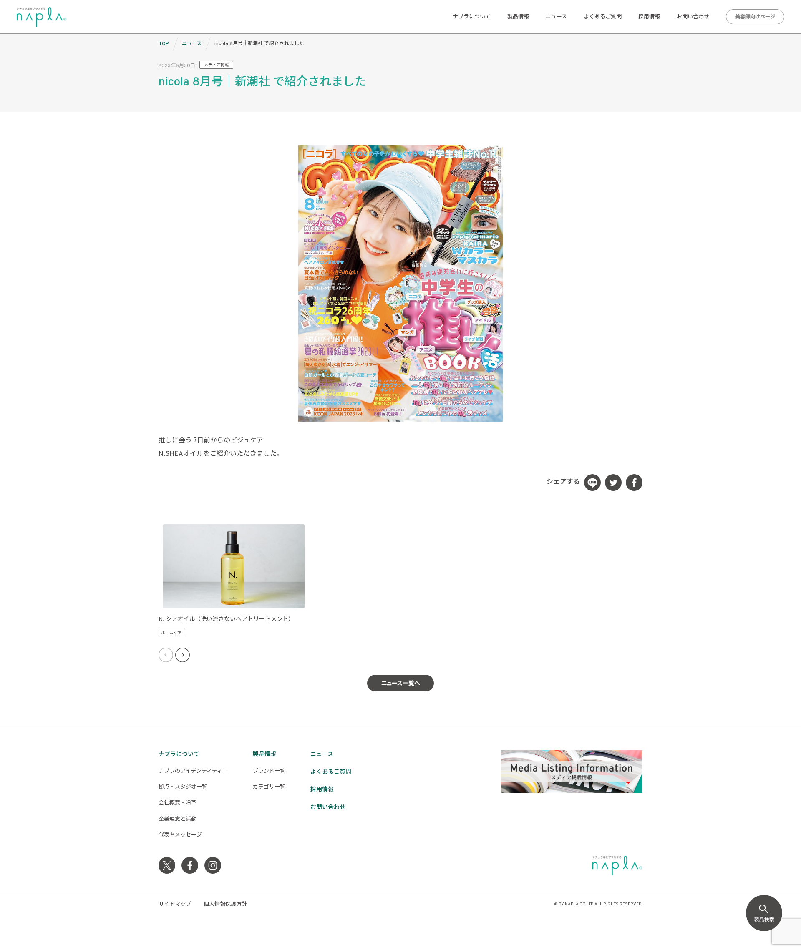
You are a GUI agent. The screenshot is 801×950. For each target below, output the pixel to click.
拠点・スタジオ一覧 (183, 787)
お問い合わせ (693, 17)
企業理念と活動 (177, 819)
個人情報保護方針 (225, 904)
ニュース (556, 17)
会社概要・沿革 (177, 803)
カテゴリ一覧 (269, 787)
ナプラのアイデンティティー (193, 771)
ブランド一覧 (269, 771)
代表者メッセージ (180, 835)
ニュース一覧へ (400, 683)
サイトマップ (175, 904)
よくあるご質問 (603, 17)
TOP (164, 43)
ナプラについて (472, 17)
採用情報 (649, 17)
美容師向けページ (755, 17)
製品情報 (518, 17)
